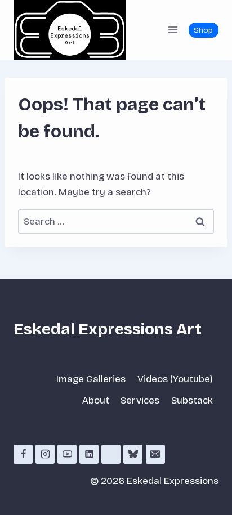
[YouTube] (67, 454)
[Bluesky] (132, 454)
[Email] (155, 454)
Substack (192, 400)
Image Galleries (91, 379)
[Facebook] (23, 454)
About (95, 400)
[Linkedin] (89, 454)
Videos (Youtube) (175, 379)
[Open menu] (172, 29)
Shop (203, 30)
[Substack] (111, 454)
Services (140, 400)
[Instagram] (45, 454)
